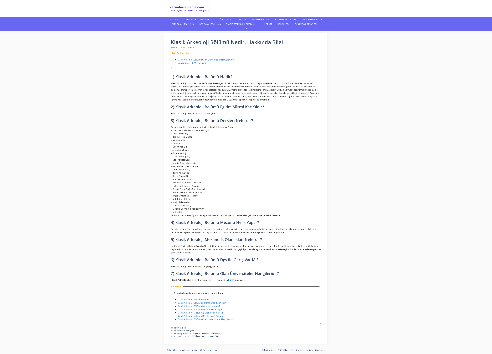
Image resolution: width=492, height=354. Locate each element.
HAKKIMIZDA (283, 24)
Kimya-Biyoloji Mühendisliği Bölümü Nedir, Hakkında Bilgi (198, 333)
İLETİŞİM (268, 24)
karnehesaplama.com (187, 7)
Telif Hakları (283, 350)
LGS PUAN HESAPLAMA (311, 19)
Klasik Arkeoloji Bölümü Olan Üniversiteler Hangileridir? (205, 59)
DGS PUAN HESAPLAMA (210, 24)
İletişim (309, 350)
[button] (246, 28)
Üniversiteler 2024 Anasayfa (191, 62)
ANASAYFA (174, 19)
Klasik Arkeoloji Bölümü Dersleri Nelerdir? (198, 306)
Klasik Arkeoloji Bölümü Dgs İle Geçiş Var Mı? (200, 315)
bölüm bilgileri (180, 328)
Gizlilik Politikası (268, 350)
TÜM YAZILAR (224, 19)
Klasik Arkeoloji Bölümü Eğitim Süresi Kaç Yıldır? (202, 302)
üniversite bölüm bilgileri (184, 330)
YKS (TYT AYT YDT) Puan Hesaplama (252, 19)
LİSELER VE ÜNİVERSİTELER (197, 19)
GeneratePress (210, 350)
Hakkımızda (320, 350)
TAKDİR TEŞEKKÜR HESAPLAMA (240, 24)
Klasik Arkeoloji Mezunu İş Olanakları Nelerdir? (201, 312)
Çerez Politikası (297, 350)
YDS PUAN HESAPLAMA (285, 19)
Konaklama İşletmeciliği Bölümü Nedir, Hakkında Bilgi (196, 336)
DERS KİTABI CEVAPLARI (306, 24)
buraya (232, 280)
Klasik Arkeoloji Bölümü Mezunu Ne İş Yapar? (200, 309)
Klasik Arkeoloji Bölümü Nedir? (193, 299)
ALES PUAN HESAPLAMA (183, 24)
